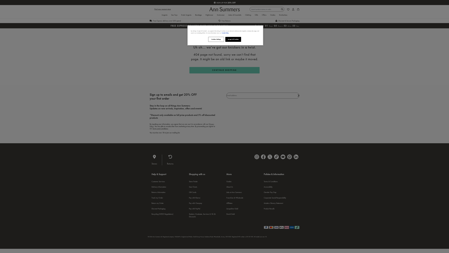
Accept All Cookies (233, 39)
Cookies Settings (216, 39)
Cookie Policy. (225, 33)
